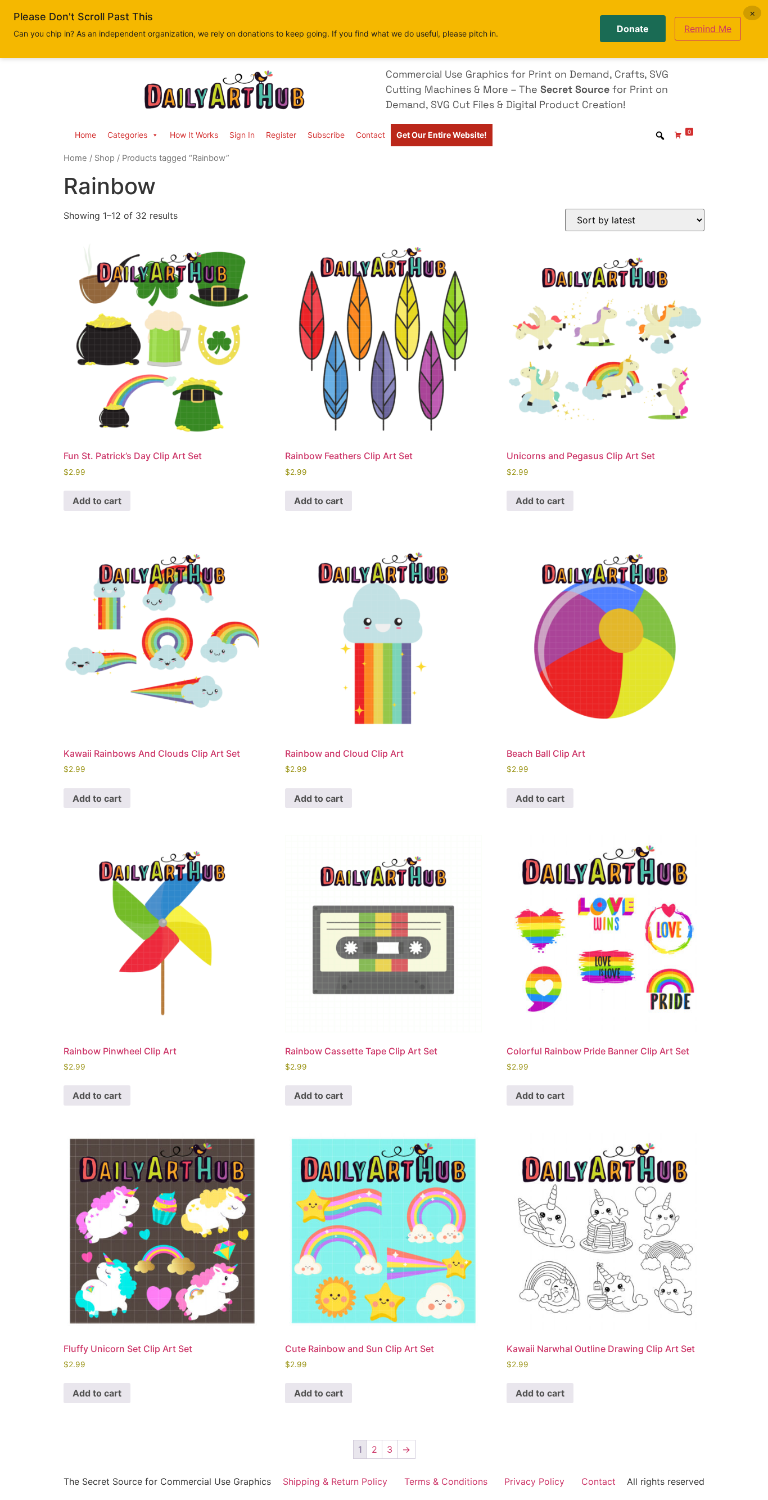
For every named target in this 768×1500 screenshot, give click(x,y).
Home (85, 135)
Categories (127, 135)
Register (281, 135)
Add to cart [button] (97, 500)
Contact (370, 135)
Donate (633, 28)
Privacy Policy (534, 1481)
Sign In (242, 135)
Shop (104, 158)
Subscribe (326, 135)
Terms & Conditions (445, 1481)
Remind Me (707, 28)
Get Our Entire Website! (441, 135)
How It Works (194, 135)
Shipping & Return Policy (335, 1481)
